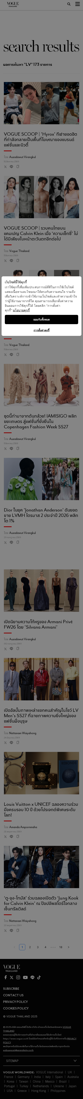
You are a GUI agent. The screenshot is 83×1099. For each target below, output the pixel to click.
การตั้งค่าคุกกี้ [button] (41, 330)
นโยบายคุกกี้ (21, 310)
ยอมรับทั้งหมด (41, 319)
